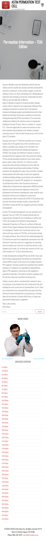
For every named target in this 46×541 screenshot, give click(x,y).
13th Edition (5, 411)
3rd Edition (5, 374)
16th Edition (5, 422)
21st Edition (5, 441)
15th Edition (5, 419)
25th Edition (5, 456)
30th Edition (5, 474)
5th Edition (5, 382)
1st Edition (4, 367)
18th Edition (5, 430)
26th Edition (5, 459)
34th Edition (5, 489)
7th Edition (5, 389)
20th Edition (5, 437)
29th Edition (5, 470)
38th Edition (5, 504)
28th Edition (5, 467)
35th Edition (5, 493)
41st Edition (5, 515)
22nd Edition (5, 445)
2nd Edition (5, 370)
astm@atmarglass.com (30, 534)
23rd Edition (5, 448)
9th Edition (5, 396)
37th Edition (5, 500)
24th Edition (5, 452)
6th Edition (5, 385)
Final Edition (5, 519)
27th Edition (5, 463)
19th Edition (5, 433)
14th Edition (5, 415)
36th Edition (5, 496)
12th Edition (5, 408)
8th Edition (5, 393)
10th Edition (5, 400)
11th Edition (5, 404)
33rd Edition (5, 485)
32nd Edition (5, 482)
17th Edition (5, 426)
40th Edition (5, 511)
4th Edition (5, 378)
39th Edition (5, 507)
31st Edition (5, 478)
